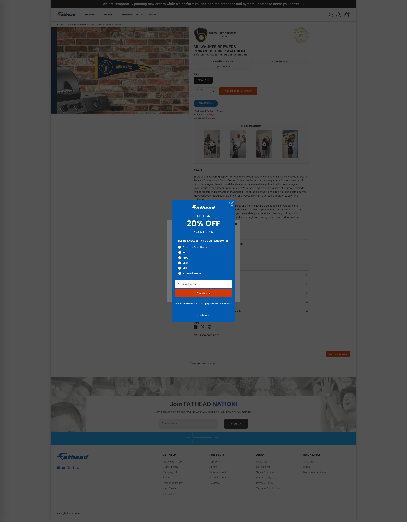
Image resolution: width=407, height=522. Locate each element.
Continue (203, 293)
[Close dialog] (232, 203)
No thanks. (203, 315)
